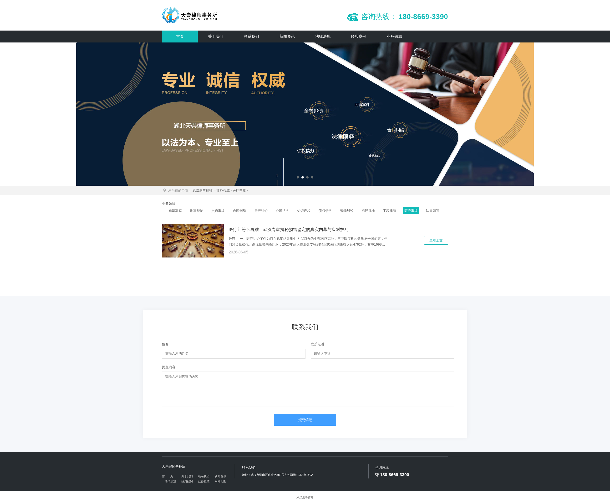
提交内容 (168, 367)
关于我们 (215, 36)
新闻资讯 (287, 36)
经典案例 (358, 36)
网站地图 (220, 481)
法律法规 (322, 36)
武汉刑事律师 (203, 190)
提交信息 (305, 420)
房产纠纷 (261, 211)
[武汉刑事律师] (190, 15)
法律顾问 (432, 211)
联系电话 (317, 344)
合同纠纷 (239, 211)
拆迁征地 (368, 211)
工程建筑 (389, 211)
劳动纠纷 (346, 211)
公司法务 (282, 211)
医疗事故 (239, 190)
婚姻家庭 (175, 211)
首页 (180, 36)
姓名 (165, 344)
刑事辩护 (196, 211)
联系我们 (251, 36)
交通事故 (218, 211)
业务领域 (394, 36)
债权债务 (325, 211)
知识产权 (303, 211)
